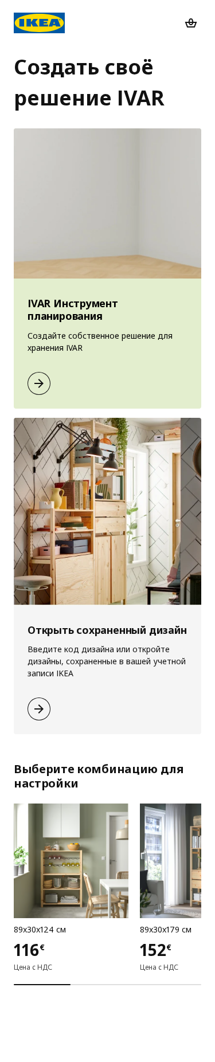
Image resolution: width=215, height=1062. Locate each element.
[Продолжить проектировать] (39, 383)
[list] (107, 886)
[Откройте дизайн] (39, 708)
